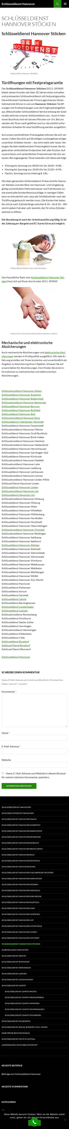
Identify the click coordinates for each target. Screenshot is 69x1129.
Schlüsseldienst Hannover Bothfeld (21, 410)
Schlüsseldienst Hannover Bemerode (21, 837)
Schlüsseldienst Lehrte (14, 599)
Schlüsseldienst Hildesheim (16, 1021)
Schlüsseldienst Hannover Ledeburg (21, 914)
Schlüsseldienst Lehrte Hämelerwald (24, 997)
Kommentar (9, 691)
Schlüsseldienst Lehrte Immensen (22, 1003)
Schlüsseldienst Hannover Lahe (18, 908)
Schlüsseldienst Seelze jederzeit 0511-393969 (24, 1027)
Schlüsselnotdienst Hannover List (20, 491)
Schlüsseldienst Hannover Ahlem (19, 819)
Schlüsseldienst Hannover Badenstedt (22, 398)
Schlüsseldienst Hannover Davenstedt (22, 878)
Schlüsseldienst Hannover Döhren (20, 884)
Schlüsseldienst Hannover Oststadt (20, 938)
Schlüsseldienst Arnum (14, 956)
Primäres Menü (65, 4)
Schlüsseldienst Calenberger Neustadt (23, 421)
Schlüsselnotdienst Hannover (18, 813)
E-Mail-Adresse (11, 746)
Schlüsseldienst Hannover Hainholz (21, 890)
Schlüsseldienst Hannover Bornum (21, 406)
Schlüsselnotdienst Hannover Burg (21, 417)
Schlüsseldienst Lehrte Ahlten (21, 991)
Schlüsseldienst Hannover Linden (20, 487)
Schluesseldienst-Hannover (16, 807)
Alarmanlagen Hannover (15, 950)
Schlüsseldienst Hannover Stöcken (20, 545)
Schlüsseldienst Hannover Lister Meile (22, 926)
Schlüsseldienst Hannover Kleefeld (20, 902)
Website (6, 759)
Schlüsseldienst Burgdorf (15, 641)
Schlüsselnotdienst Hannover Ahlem (22, 390)
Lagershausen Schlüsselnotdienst (20, 1045)
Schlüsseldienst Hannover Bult (18, 414)
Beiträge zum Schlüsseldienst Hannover (21, 1074)
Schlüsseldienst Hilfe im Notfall (18, 1039)
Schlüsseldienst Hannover (18, 4)
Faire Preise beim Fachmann (16, 1033)
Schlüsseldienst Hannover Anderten (21, 394)
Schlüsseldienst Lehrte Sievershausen (24, 1009)
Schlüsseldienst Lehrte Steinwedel (23, 1015)
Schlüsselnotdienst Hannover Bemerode (24, 402)
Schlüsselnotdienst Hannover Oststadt (23, 529)
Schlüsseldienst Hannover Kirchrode (21, 896)
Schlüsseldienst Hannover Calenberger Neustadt (28, 872)
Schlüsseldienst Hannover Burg (18, 866)
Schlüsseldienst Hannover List (18, 494)
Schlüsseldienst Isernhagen (16, 967)
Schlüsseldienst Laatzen (15, 610)
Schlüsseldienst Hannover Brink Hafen (22, 849)
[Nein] (65, 1119)
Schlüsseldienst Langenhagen (18, 606)
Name (6, 732)
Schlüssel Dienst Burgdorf (16, 645)
